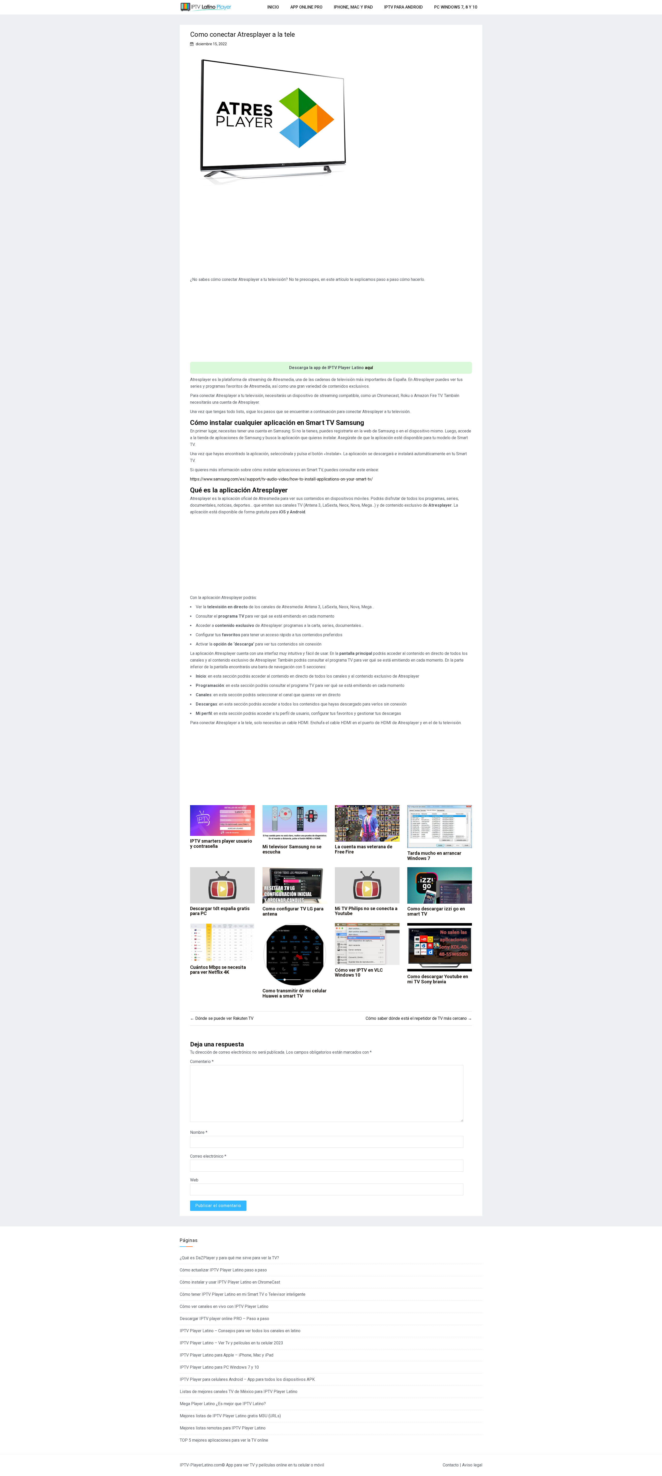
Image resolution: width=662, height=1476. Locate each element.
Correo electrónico (208, 1156)
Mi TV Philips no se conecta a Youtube (366, 911)
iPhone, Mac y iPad (353, 7)
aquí (369, 367)
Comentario (202, 1061)
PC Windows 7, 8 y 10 (455, 7)
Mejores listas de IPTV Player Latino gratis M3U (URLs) (230, 1415)
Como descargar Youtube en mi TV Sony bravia (437, 979)
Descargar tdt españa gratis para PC (220, 911)
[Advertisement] (331, 236)
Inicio (273, 7)
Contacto (451, 1465)
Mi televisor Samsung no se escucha (291, 849)
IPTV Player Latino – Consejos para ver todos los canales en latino (240, 1330)
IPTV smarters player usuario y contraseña (221, 843)
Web (194, 1180)
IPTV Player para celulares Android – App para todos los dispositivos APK (247, 1379)
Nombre (198, 1132)
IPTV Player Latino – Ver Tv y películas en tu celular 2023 (231, 1342)
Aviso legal (472, 1465)
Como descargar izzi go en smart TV (436, 911)
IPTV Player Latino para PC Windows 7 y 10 (219, 1367)
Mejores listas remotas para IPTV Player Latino (223, 1428)
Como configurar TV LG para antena (293, 911)
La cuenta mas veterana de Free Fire (363, 849)
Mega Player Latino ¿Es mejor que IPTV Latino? (223, 1403)
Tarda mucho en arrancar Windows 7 (434, 855)
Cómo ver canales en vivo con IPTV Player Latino (224, 1306)
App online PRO (306, 7)
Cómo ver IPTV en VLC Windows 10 (359, 972)
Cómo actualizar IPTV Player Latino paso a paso (223, 1270)
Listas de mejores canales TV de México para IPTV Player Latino (238, 1391)
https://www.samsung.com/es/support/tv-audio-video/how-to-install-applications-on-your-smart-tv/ (281, 479)
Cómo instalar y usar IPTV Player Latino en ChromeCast (230, 1282)
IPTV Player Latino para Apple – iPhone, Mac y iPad (226, 1355)
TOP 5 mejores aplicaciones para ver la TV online (224, 1440)
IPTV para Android (403, 7)
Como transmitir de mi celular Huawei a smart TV (294, 993)
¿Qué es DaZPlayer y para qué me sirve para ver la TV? (229, 1257)
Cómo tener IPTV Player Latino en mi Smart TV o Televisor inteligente (242, 1294)
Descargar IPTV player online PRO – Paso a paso (224, 1318)
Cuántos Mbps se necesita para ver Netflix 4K (218, 969)
